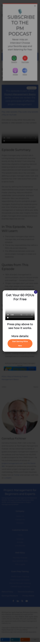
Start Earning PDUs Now (20, 343)
